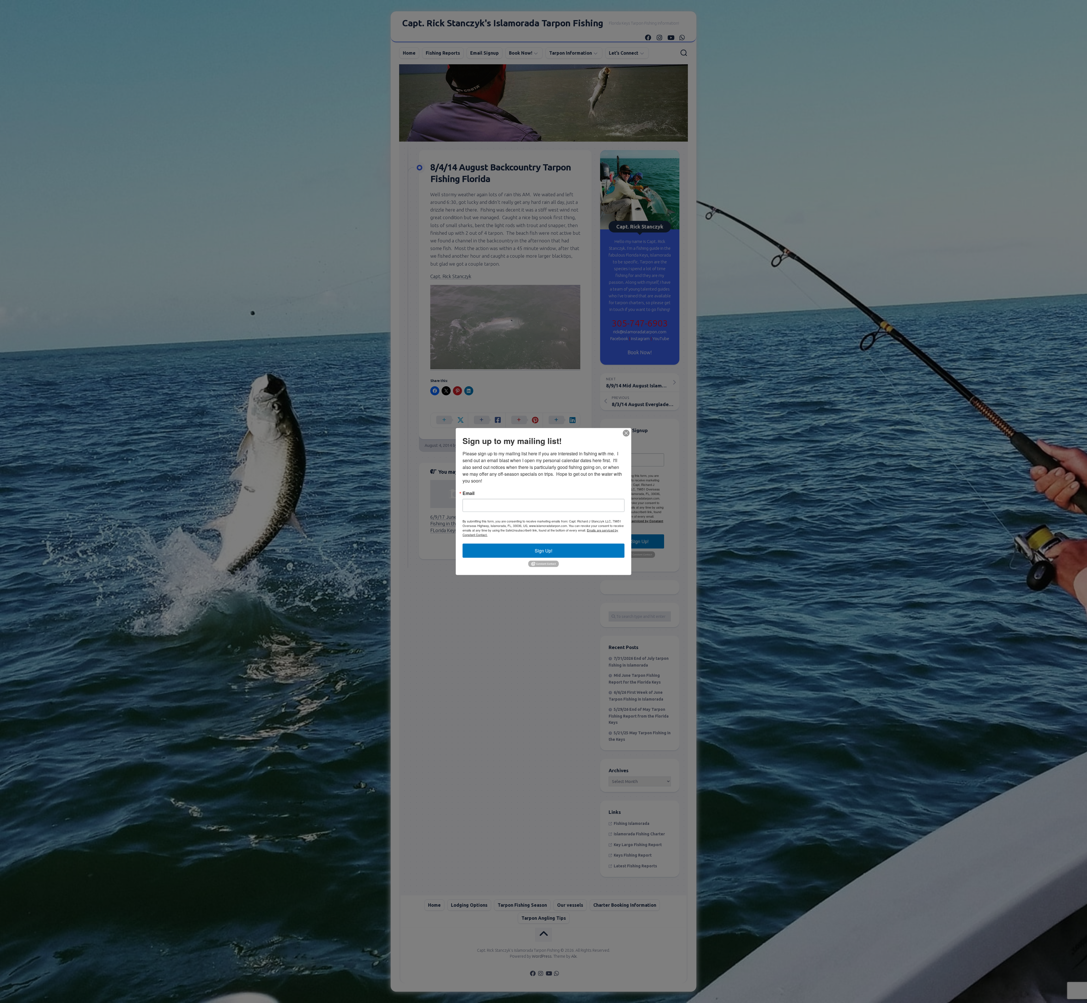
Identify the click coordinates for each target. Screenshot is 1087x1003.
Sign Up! (543, 550)
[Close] (626, 433)
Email (468, 493)
